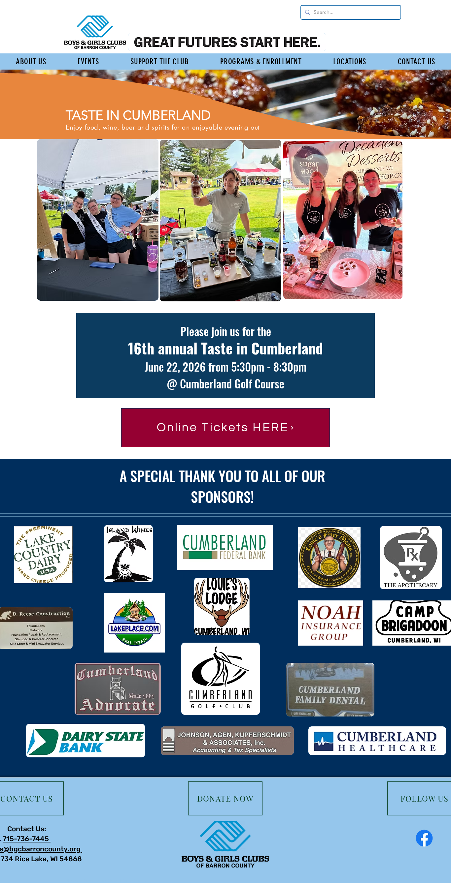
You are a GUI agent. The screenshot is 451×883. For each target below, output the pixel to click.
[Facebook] (424, 838)
